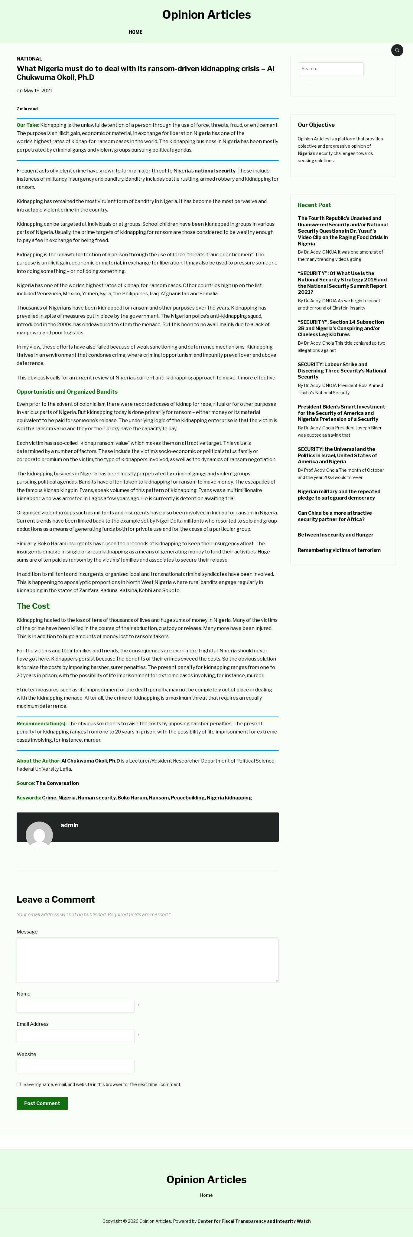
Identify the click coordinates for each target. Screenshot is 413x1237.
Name (24, 994)
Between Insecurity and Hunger (336, 535)
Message (27, 932)
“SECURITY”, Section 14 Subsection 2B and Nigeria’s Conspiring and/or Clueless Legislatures (341, 328)
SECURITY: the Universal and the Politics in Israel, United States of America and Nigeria (337, 455)
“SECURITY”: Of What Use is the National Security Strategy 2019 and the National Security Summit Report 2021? (342, 283)
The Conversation (57, 783)
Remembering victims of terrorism (339, 550)
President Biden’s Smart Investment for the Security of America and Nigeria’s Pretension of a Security (341, 413)
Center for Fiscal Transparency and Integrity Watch (254, 1221)
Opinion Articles (206, 14)
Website (26, 1054)
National (29, 59)
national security (215, 171)
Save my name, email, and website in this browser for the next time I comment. (102, 1084)
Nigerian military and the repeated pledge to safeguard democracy (339, 495)
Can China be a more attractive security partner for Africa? (335, 516)
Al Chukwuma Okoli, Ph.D (90, 761)
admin (69, 825)
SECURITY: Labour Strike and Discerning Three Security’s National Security (342, 371)
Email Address (33, 1024)
